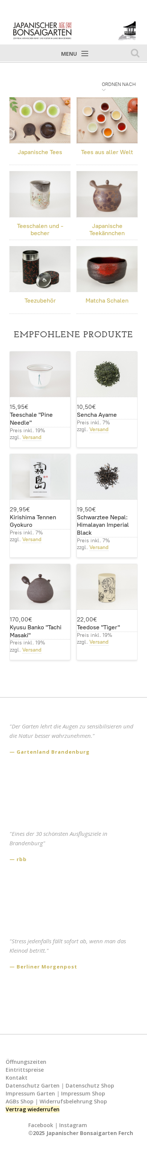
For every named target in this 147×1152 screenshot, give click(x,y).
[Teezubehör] (39, 269)
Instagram (73, 1125)
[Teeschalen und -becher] (39, 194)
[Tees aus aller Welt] (107, 120)
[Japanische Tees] (39, 120)
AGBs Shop (20, 1101)
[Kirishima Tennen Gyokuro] (40, 477)
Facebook (40, 1125)
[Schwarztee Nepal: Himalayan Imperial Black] (107, 477)
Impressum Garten (30, 1093)
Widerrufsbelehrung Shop (73, 1101)
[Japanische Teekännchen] (107, 194)
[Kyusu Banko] (40, 587)
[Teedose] (107, 587)
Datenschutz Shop (90, 1085)
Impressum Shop (83, 1093)
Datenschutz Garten (33, 1085)
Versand (31, 437)
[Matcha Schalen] (107, 269)
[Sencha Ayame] (107, 374)
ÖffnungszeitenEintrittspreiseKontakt (26, 1069)
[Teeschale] (40, 374)
